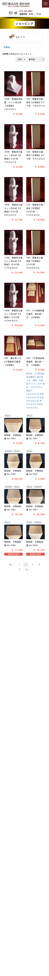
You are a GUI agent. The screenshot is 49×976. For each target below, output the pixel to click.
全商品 (7, 47)
